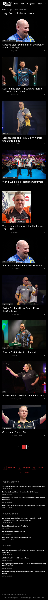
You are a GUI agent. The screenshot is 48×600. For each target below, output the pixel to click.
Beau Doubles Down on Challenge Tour (23, 395)
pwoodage (5, 51)
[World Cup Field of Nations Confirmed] (24, 164)
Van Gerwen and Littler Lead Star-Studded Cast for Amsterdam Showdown (23, 499)
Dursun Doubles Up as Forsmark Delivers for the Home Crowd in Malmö (23, 573)
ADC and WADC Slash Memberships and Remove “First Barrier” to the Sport (23, 551)
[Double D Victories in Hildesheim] (24, 334)
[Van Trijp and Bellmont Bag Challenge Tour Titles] (24, 207)
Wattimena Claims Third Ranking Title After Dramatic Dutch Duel (23, 486)
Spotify (40, 468)
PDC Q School (7, 428)
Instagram (26, 468)
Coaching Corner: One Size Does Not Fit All (16, 537)
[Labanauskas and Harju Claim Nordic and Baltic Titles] (24, 118)
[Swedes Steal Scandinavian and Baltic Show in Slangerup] (24, 29)
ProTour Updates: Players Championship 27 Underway (20, 492)
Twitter (27, 473)
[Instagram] (19, 468)
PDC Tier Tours (7, 304)
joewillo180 (6, 232)
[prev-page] (14, 447)
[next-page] (33, 447)
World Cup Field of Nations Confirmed (22, 181)
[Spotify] (34, 468)
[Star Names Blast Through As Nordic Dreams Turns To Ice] (24, 71)
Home (4, 10)
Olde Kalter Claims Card (15, 432)
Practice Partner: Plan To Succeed (13, 532)
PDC (4, 85)
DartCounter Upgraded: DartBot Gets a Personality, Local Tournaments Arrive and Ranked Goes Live (21, 519)
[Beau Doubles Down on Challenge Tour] (24, 377)
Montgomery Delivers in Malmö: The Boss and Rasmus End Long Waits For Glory (24, 565)
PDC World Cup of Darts (10, 178)
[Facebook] (5, 468)
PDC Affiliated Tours (9, 41)
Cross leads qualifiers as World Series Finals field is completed (23, 505)
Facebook (11, 468)
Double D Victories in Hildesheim (20, 352)
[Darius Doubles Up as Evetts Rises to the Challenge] (24, 290)
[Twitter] (21, 473)
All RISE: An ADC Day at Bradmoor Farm (15, 558)
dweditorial (6, 144)
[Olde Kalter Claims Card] (24, 417)
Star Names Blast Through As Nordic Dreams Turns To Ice (22, 90)
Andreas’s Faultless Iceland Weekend (22, 265)
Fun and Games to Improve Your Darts (15, 526)
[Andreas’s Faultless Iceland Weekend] (24, 250)
